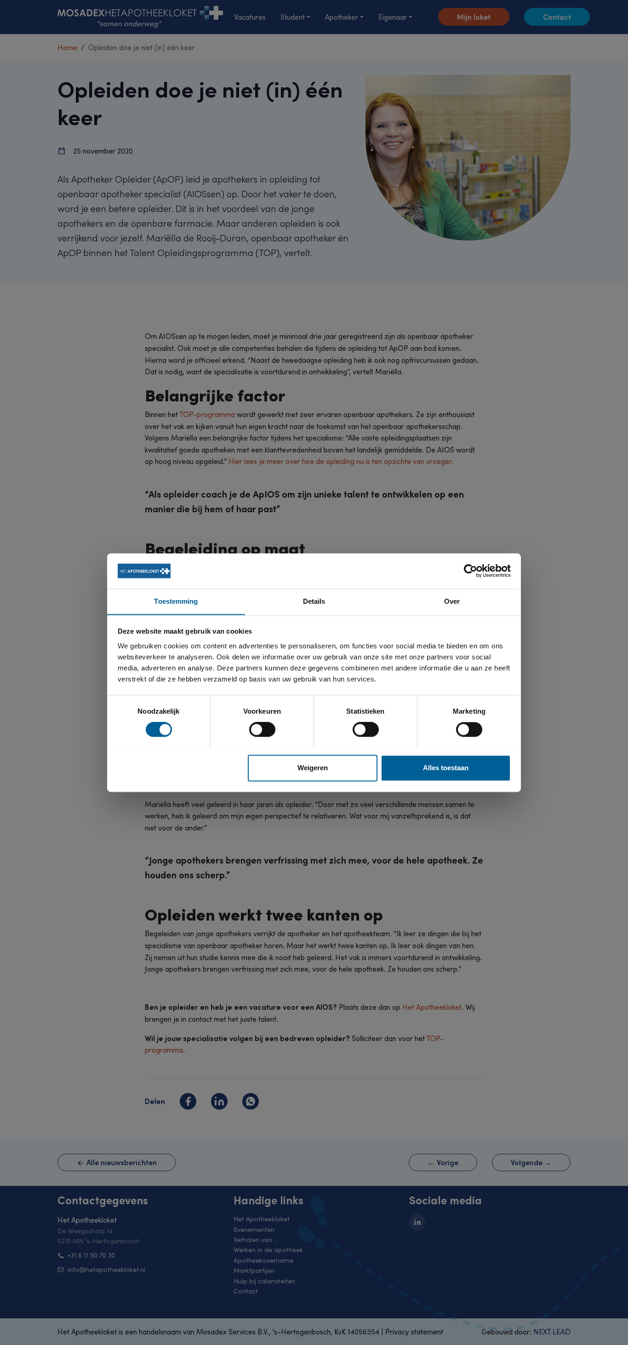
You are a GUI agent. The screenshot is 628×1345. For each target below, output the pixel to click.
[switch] (262, 729)
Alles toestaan (445, 768)
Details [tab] (314, 601)
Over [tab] (452, 601)
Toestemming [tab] (176, 601)
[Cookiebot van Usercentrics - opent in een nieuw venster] (470, 571)
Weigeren (312, 768)
